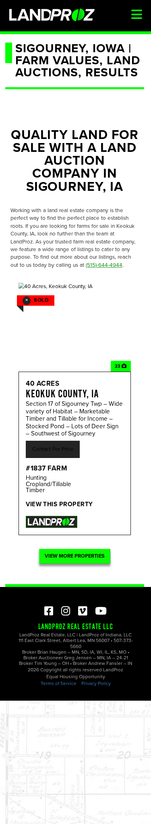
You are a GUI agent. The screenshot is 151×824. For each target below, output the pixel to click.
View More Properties (75, 556)
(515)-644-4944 (104, 265)
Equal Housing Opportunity (75, 676)
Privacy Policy (96, 683)
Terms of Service (59, 683)
